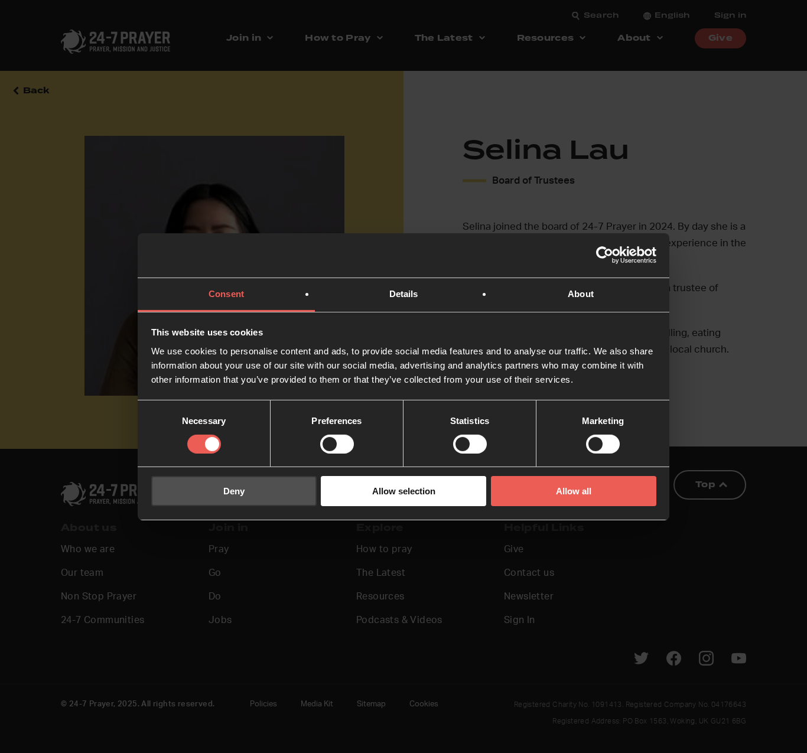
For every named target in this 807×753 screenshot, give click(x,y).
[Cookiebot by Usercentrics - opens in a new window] (604, 255)
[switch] (337, 444)
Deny (234, 491)
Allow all (573, 491)
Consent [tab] (226, 293)
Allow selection (403, 491)
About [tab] (581, 293)
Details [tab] (403, 293)
